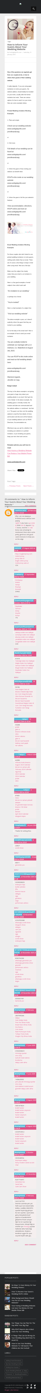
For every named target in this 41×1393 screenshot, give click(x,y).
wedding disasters (21, 1374)
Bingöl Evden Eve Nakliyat (24, 668)
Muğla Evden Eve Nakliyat (24, 663)
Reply (16, 544)
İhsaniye (18, 587)
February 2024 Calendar (23, 769)
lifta (16, 889)
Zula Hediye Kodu (21, 1020)
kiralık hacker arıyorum (22, 1110)
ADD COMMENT (30, 506)
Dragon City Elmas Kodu (23, 1036)
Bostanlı (18, 589)
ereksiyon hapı (20, 885)
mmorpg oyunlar (21, 1053)
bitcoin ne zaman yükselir (23, 800)
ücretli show (19, 848)
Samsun (18, 609)
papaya (17, 802)
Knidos (17, 582)
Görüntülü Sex (20, 1182)
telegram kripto (20, 816)
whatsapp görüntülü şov (23, 961)
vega (17, 901)
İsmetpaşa (18, 580)
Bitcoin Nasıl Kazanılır (22, 701)
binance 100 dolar (21, 807)
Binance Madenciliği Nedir (24, 692)
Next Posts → (28, 486)
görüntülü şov (20, 865)
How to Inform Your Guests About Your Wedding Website (17, 47)
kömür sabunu (20, 736)
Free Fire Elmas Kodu (22, 1022)
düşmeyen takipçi (21, 1160)
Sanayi (17, 585)
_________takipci (21, 719)
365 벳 (23, 525)
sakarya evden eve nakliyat (24, 632)
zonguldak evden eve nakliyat (25, 642)
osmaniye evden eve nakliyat (25, 635)
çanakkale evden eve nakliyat (25, 639)
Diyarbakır (18, 606)
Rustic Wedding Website (13, 1371)
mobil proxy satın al (21, 563)
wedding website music (13, 1377)
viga (16, 896)
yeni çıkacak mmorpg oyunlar (25, 1082)
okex (17, 734)
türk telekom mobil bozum (24, 1086)
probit (17, 727)
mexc (17, 798)
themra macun (20, 891)
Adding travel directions (13, 1360)
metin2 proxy (19, 556)
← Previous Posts (13, 486)
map (25, 1371)
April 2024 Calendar (21, 814)
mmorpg (26, 1226)
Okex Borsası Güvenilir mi (24, 696)
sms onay (18, 1056)
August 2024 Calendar (22, 765)
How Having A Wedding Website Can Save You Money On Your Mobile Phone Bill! (23, 1308)
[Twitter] (34, 1385)
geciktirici (18, 898)
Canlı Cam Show (20, 1186)
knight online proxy (21, 561)
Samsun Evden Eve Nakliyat (24, 665)
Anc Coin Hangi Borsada (23, 694)
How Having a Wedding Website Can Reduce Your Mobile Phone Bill (19, 453)
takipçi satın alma (21, 1062)
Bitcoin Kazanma (21, 699)
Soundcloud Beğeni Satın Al (24, 703)
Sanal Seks (18, 1184)
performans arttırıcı (21, 903)
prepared (9, 1374)
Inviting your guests (12, 1367)
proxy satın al (19, 558)
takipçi (17, 1018)
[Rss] (27, 1385)
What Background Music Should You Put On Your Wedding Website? (23, 1300)
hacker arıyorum (20, 1115)
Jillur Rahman (15, 1390)
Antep (17, 611)
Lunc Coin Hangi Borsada (23, 705)
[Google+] (27, 1387)
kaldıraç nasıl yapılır (21, 743)
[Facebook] (31, 1385)
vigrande (18, 932)
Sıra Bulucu (19, 1027)
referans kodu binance (22, 762)
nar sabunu (19, 745)
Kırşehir (17, 613)
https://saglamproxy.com (23, 554)
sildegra (17, 894)
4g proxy (18, 772)
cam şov (18, 929)
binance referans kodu (22, 732)
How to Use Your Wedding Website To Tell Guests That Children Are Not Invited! (22, 1345)
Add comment (30, 1245)
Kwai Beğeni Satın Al (22, 689)
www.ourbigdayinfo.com (16, 462)
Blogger (7, 1390)
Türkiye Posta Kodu (22, 1034)
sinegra (17, 936)
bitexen (17, 812)
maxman (18, 970)
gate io (17, 729)
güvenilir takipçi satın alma (24, 1089)
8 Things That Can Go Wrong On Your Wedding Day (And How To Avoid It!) (23, 1337)
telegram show (20, 925)
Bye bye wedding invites (14, 1364)
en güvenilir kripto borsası (24, 805)
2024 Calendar (20, 774)
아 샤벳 (30, 528)
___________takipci (22, 790)
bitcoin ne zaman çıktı (22, 767)
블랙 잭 (18, 523)
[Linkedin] (31, 1387)
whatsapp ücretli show (22, 923)
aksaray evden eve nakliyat (24, 637)
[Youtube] (34, 1387)
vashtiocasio (20, 510)
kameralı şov (19, 1001)
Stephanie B (20, 825)
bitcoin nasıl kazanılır (22, 741)
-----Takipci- (20, 754)
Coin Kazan (19, 1029)
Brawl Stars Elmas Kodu (23, 1025)
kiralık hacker (19, 1108)
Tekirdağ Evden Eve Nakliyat (24, 661)
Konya (17, 615)
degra (17, 981)
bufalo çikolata (20, 887)
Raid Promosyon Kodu (23, 1032)
